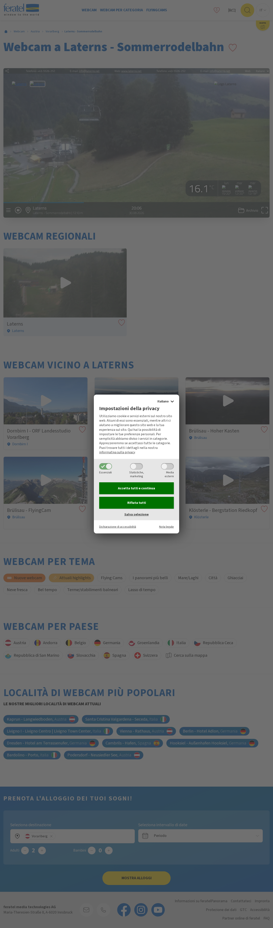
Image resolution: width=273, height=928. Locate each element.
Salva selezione (136, 514)
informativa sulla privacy (117, 452)
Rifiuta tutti (136, 502)
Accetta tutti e (136, 488)
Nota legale (166, 526)
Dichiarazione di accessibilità (117, 526)
